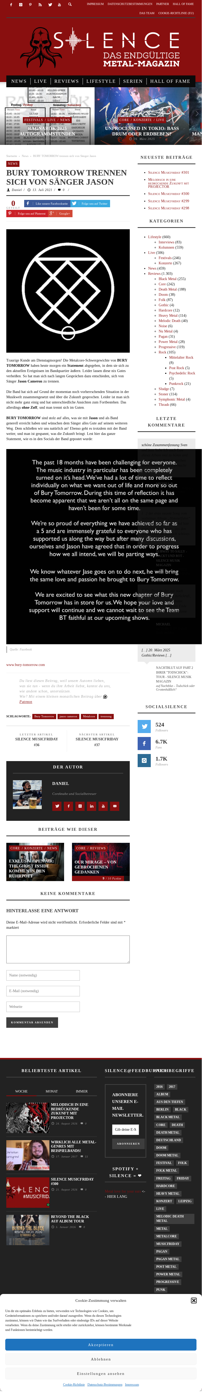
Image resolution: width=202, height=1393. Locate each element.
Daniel (17, 190)
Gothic (164, 305)
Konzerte (142, 120)
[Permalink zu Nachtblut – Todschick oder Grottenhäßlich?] (148, 671)
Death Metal (168, 289)
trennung (106, 716)
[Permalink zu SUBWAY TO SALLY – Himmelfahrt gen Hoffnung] (148, 554)
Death (177, 1125)
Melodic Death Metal (170, 1219)
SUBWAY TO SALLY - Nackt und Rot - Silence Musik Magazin (171, 558)
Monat (52, 1091)
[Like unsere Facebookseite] (144, 743)
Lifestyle (154, 237)
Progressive (167, 347)
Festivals (33, 120)
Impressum (132, 1384)
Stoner (163, 394)
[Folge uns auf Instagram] (144, 760)
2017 (172, 1087)
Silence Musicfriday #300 (168, 194)
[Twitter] (50, 5)
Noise (163, 326)
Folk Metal (166, 1170)
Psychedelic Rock (182, 373)
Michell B (164, 484)
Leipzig (184, 1201)
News (65, 120)
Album (162, 1094)
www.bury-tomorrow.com (25, 665)
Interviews (166, 242)
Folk (162, 300)
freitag (163, 1178)
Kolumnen (166, 247)
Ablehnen (101, 1359)
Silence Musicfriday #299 (168, 201)
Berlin (162, 1109)
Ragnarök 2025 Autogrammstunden (47, 131)
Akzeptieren (101, 1345)
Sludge (164, 389)
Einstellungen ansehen (101, 1374)
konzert (164, 1201)
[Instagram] (21, 5)
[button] (193, 1300)
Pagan (163, 336)
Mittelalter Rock (181, 357)
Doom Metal (167, 1155)
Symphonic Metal (172, 399)
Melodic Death (169, 321)
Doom (163, 295)
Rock (162, 352)
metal (162, 1229)
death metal (167, 1132)
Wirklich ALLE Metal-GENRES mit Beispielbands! (73, 1146)
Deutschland (168, 1140)
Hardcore (165, 310)
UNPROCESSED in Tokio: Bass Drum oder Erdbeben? (142, 131)
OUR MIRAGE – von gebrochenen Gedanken (96, 867)
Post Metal (166, 1267)
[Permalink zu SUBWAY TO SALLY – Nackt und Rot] (148, 627)
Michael (163, 624)
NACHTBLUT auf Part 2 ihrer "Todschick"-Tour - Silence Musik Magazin (174, 674)
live (160, 1209)
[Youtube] (59, 5)
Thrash (164, 405)
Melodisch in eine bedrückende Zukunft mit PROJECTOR (168, 183)
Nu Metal (166, 331)
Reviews (98, 848)
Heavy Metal (168, 316)
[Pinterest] (30, 5)
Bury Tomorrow (44, 716)
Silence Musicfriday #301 (168, 172)
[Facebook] (11, 5)
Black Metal (168, 279)
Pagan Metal (167, 1259)
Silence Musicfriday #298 (168, 208)
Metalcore (89, 716)
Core (124, 120)
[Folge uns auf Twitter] (144, 726)
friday (183, 1178)
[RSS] (40, 5)
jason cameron (68, 716)
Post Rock (176, 368)
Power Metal (168, 342)
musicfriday (167, 1244)
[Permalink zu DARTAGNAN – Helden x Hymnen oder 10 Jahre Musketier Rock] (148, 486)
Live (52, 120)
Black (180, 1109)
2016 (159, 1087)
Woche (21, 1091)
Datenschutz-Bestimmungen (104, 1384)
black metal (168, 1117)
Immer (82, 1091)
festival (164, 1163)
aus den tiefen (169, 1102)
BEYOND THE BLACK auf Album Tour (70, 1219)
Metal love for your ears (123, 1191)
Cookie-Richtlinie (74, 1384)
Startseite (11, 155)
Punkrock (176, 384)
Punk (160, 1290)
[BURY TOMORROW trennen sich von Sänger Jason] (68, 291)
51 (86, 1156)
